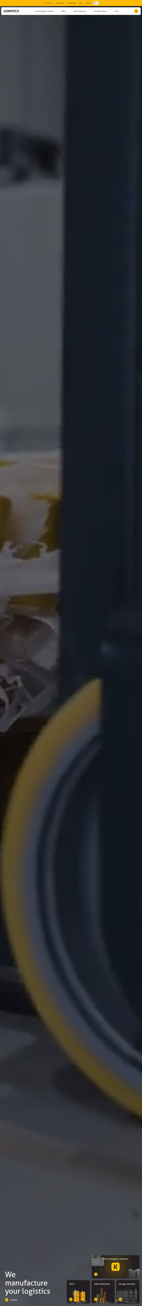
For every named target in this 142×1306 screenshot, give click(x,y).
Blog (80, 3)
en (97, 3)
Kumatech (48, 3)
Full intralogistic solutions (44, 11)
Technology (59, 3)
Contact (88, 3)
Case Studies (71, 3)
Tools (117, 11)
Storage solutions (100, 11)
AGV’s (63, 11)
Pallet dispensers (79, 11)
